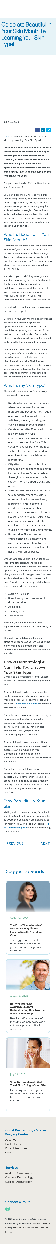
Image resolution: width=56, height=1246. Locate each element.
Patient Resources (16, 1148)
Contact (10, 1152)
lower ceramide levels (27, 703)
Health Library (14, 1144)
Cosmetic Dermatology (19, 1177)
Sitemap (37, 1223)
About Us (10, 1139)
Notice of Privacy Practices (25, 1227)
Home (7, 136)
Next (45, 843)
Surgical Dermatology (18, 1181)
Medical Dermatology (18, 1173)
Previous (15, 843)
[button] (37, 130)
